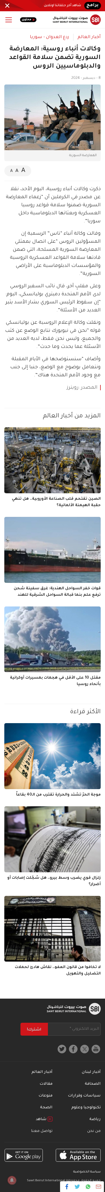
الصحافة (93, 1084)
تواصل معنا (41, 1131)
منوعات (45, 1096)
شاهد (42, 1119)
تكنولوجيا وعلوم (86, 1108)
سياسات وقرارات (84, 1096)
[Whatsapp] (88, 1186)
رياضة (95, 1119)
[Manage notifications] (12, 1180)
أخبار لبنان (91, 1072)
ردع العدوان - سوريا (49, 37)
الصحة (46, 1108)
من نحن (94, 1131)
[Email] (98, 1186)
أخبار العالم (89, 37)
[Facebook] (67, 1186)
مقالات (46, 1084)
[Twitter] (77, 1186)
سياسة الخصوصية (87, 1172)
